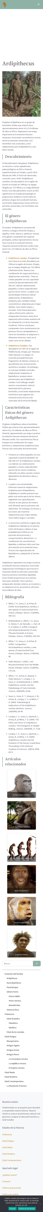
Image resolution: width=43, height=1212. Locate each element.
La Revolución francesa (16, 1086)
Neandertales (14, 1005)
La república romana (17, 1063)
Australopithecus (14, 982)
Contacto (6, 1181)
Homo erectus (15, 1000)
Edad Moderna (11, 1076)
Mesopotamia (13, 1041)
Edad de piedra (13, 1018)
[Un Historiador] (4, 4)
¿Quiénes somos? (9, 1175)
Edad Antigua (10, 1036)
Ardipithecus (12, 978)
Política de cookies (10, 1194)
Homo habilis (14, 996)
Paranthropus (12, 987)
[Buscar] (37, 963)
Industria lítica (13, 1009)
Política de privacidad (11, 1188)
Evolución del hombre (14, 974)
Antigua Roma (13, 1054)
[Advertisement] (21, 31)
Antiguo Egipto (13, 1045)
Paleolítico (13, 1023)
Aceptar (12, 1209)
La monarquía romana (18, 1059)
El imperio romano (17, 1068)
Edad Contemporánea (14, 1081)
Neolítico (13, 1027)
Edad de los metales (15, 1032)
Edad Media (10, 1072)
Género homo (12, 991)
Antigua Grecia (13, 1050)
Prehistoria (9, 1014)
